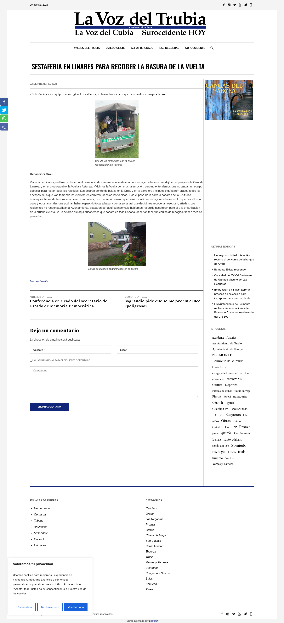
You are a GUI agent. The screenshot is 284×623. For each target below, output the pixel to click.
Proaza (244, 426)
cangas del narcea (224, 373)
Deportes (231, 384)
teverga (218, 451)
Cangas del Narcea (158, 573)
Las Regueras (229, 414)
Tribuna (38, 520)
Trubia (149, 557)
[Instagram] (229, 4)
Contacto (39, 539)
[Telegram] (245, 4)
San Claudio (153, 540)
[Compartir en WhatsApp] (4, 118)
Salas (216, 439)
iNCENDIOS (239, 409)
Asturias (231, 337)
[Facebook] (223, 4)
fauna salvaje (242, 390)
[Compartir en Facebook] (4, 102)
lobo (245, 415)
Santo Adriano (154, 546)
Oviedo (216, 427)
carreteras (245, 373)
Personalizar (24, 607)
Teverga (151, 551)
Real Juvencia (242, 433)
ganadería (240, 396)
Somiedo (238, 445)
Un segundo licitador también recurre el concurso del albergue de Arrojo (234, 259)
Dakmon (153, 620)
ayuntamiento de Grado (227, 343)
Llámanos (40, 545)
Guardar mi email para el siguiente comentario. (62, 360)
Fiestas (216, 396)
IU (214, 414)
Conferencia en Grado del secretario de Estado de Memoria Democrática (68, 304)
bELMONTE (222, 354)
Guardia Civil (221, 409)
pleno (227, 427)
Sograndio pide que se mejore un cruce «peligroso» (163, 304)
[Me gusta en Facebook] (4, 127)
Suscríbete (41, 533)
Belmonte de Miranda (227, 360)
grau (230, 402)
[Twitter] (234, 4)
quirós (226, 433)
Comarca (40, 514)
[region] (50, 586)
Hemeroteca (42, 508)
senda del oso (220, 445)
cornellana (218, 379)
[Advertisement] (229, 182)
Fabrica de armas (222, 390)
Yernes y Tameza (222, 464)
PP (235, 426)
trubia (243, 451)
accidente (218, 337)
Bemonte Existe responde (230, 269)
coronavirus (234, 379)
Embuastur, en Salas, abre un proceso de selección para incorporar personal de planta (232, 294)
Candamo (219, 367)
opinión (237, 421)
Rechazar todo (50, 607)
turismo (217, 457)
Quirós (150, 529)
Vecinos (230, 458)
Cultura (217, 384)
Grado (218, 402)
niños (215, 421)
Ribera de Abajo (156, 535)
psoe (215, 433)
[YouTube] (239, 4)
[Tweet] (4, 110)
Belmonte (152, 567)
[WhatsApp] (250, 4)
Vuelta (44, 281)
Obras (226, 420)
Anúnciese (40, 526)
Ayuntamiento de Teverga (227, 349)
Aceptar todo (76, 607)
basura (34, 281)
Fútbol (227, 396)
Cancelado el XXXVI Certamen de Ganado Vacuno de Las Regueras (233, 279)
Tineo (232, 451)
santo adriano (233, 439)
